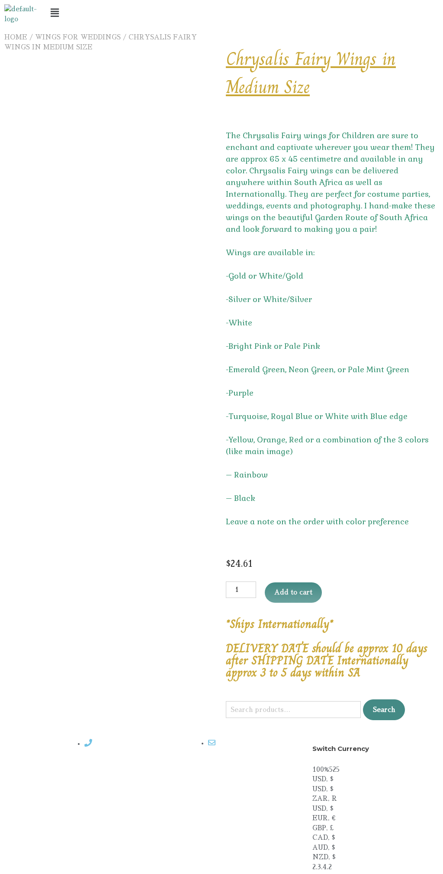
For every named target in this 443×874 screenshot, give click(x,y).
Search (384, 709)
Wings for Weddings (78, 37)
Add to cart (293, 592)
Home (15, 37)
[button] (221, 12)
